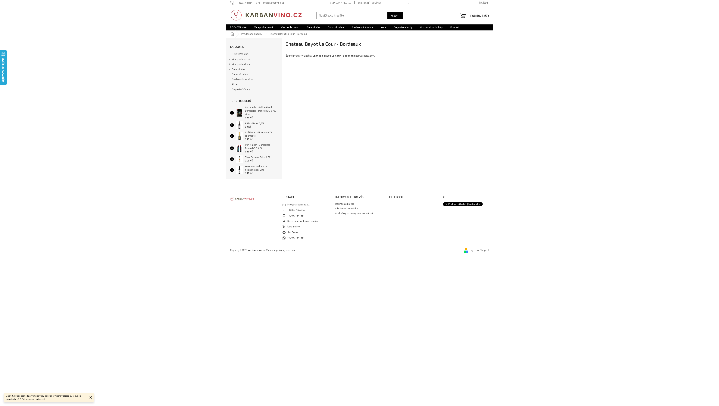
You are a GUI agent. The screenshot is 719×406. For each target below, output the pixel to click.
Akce (235, 84)
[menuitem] (238, 27)
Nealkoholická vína (242, 79)
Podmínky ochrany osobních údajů (354, 213)
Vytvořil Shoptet (480, 250)
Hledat (395, 15)
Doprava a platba (340, 3)
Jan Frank (292, 232)
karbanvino (293, 227)
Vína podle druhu (241, 64)
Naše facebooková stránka (302, 221)
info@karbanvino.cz (298, 205)
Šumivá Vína (238, 69)
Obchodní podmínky (369, 3)
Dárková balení (240, 74)
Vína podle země (241, 59)
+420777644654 (296, 210)
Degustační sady (241, 89)
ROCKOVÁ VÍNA (240, 54)
